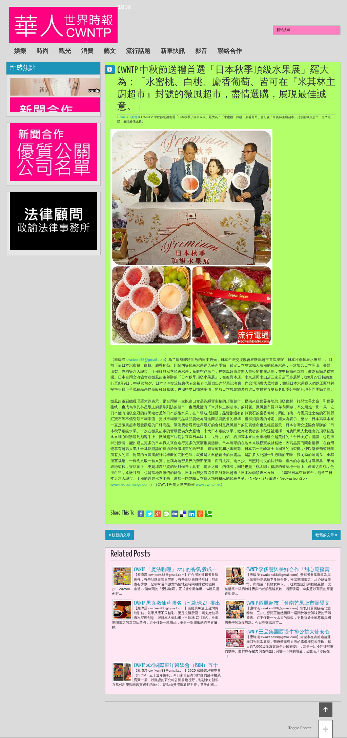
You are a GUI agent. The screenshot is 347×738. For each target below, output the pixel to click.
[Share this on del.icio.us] (183, 514)
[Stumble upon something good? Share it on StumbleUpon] (166, 514)
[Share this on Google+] (158, 514)
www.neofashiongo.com (129, 484)
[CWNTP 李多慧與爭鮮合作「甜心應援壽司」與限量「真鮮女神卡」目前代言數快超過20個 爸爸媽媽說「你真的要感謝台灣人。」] (235, 576)
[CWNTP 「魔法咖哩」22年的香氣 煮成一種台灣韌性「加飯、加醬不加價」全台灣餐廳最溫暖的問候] (122, 576)
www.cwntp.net (208, 484)
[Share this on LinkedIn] (191, 514)
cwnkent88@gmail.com (145, 359)
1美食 (133, 117)
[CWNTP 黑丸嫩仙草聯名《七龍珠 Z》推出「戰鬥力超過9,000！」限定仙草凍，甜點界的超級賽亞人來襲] (122, 610)
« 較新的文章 (119, 535)
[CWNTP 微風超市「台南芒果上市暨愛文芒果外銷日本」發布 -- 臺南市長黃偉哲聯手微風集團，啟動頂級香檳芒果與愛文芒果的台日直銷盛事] (235, 610)
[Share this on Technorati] (208, 514)
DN (112, 69)
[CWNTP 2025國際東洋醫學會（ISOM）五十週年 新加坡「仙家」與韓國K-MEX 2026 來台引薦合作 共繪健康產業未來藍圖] (122, 672)
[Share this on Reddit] (200, 514)
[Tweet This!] (149, 514)
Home (121, 117)
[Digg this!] (174, 514)
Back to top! (325, 709)
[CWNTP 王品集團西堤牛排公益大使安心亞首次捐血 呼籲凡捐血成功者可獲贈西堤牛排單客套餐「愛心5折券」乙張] (235, 638)
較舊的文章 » (326, 535)
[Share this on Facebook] (141, 514)
